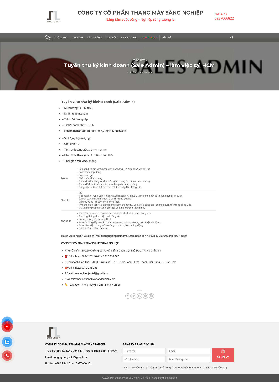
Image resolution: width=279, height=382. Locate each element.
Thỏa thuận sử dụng (159, 367)
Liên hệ (166, 37)
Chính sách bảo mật (134, 367)
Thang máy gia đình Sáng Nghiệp (100, 284)
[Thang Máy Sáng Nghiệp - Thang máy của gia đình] (61, 16)
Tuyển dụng (149, 37)
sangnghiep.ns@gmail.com (118, 236)
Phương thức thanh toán (188, 367)
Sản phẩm (93, 37)
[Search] (232, 37)
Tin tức (112, 37)
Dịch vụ (78, 37)
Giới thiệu (61, 37)
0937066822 (224, 18)
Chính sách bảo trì (215, 367)
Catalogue (129, 37)
